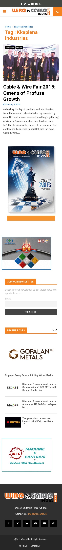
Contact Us (35, 546)
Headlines (10, 47)
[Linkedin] (26, 523)
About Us (23, 546)
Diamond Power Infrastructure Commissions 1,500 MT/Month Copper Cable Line (39, 387)
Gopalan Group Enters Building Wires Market (29, 375)
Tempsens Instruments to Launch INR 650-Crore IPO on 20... (38, 421)
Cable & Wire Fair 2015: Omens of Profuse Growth (29, 93)
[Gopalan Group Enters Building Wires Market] (31, 354)
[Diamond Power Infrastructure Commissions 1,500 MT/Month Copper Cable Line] (13, 388)
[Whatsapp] (53, 523)
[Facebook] (8, 523)
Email (8, 298)
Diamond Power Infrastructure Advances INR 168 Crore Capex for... (39, 404)
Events (19, 47)
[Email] (44, 523)
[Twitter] (17, 523)
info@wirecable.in (37, 514)
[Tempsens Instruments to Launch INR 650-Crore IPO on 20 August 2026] (13, 422)
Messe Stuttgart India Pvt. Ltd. (31, 508)
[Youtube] (35, 523)
